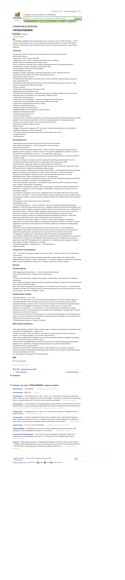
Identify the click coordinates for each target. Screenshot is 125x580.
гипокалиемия (17, 389)
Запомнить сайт (57, 11)
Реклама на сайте (46, 458)
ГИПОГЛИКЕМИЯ (21, 372)
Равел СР (16, 442)
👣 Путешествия (18, 459)
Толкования (44, 21)
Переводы (54, 21)
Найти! (78, 18)
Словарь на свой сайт (70, 11)
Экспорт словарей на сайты (20, 462)
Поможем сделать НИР (28, 369)
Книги (62, 21)
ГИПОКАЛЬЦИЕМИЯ (72, 372)
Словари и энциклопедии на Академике (39, 15)
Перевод (24, 34)
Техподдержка (38, 458)
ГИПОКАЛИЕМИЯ (18, 428)
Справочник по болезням (31, 21)
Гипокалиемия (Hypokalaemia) (23, 434)
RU (79, 11)
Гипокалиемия (18, 392)
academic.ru (17, 20)
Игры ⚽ (72, 21)
